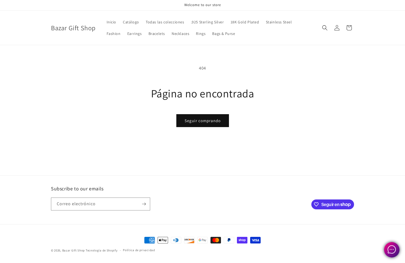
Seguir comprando (203, 120)
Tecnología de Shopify (102, 250)
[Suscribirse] (144, 204)
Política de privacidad (139, 250)
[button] (325, 28)
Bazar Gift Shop (73, 250)
